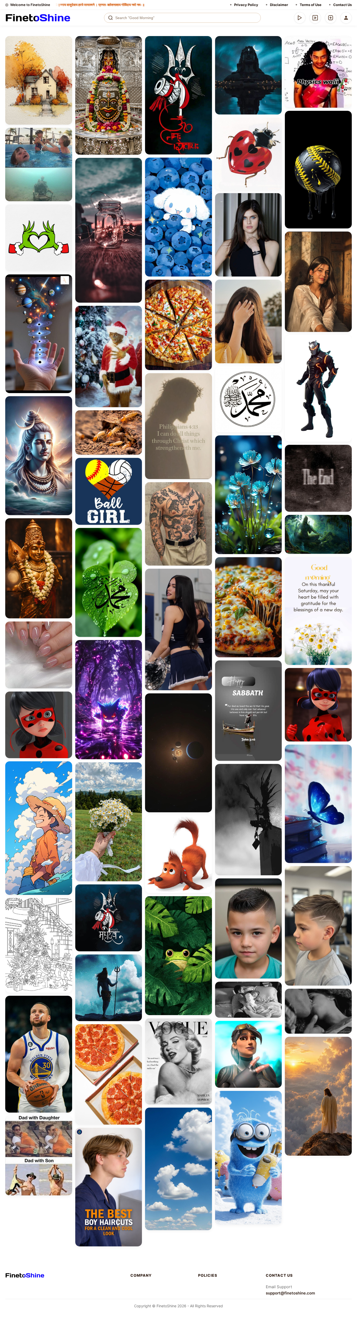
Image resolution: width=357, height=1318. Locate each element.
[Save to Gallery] (66, 51)
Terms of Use (310, 5)
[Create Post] (330, 18)
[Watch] (315, 18)
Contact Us (342, 5)
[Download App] (300, 18)
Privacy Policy (246, 5)
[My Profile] (346, 18)
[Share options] (66, 41)
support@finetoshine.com (290, 1293)
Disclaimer (279, 5)
